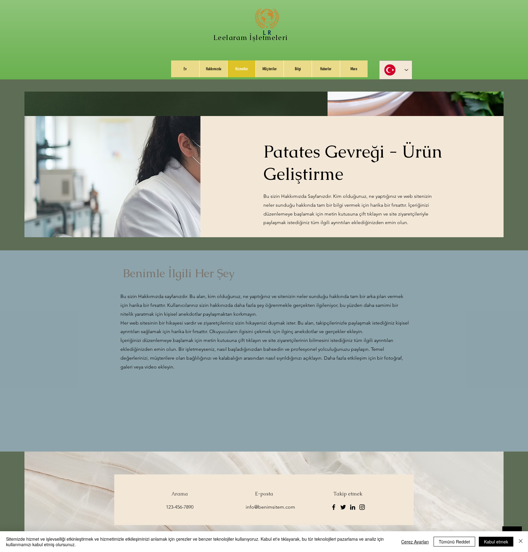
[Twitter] (343, 507)
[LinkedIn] (352, 507)
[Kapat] (520, 541)
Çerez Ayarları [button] (415, 542)
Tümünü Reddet (454, 542)
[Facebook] (333, 507)
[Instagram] (362, 507)
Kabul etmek (496, 542)
